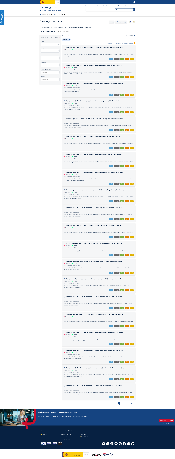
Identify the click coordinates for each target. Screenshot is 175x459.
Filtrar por (43, 37)
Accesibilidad (84, 436)
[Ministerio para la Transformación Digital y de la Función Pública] (50, 2)
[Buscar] (58, 44)
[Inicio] (50, 8)
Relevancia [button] (130, 35)
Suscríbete (163, 420)
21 (131, 403)
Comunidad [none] (95, 6)
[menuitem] (86, 6)
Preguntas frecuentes (66, 434)
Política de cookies (65, 439)
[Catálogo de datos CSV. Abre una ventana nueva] (134, 22)
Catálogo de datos (48, 14)
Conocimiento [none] (117, 6)
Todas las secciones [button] (121, 9)
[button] (130, 2)
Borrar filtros (54, 37)
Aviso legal (83, 434)
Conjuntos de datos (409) (48, 31)
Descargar (109, 43)
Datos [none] (87, 6)
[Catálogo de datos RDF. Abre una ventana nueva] (130, 22)
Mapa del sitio (64, 436)
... (128, 403)
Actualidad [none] (106, 6)
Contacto (45, 434)
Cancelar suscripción (168, 423)
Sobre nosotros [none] (129, 6)
